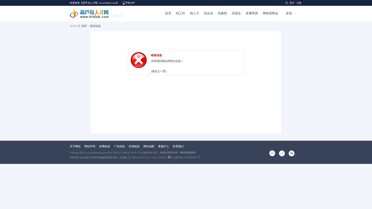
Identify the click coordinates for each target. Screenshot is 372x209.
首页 (168, 13)
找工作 (180, 13)
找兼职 (222, 13)
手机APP (130, 2)
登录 (291, 3)
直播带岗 (252, 13)
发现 (289, 13)
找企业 (208, 13)
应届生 (236, 13)
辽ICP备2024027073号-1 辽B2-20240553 (147, 157)
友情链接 (134, 146)
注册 (299, 3)
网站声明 (89, 146)
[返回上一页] (158, 71)
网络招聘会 (270, 13)
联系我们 (178, 146)
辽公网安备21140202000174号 (185, 157)
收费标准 (104, 146)
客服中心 (163, 146)
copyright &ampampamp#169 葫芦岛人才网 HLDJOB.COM (113, 152)
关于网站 (75, 146)
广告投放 (119, 146)
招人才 (194, 13)
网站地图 (148, 146)
